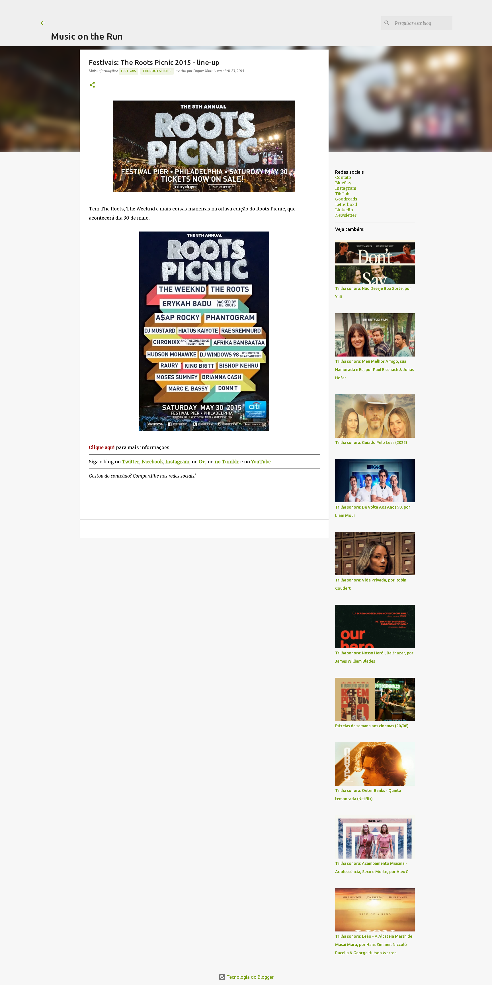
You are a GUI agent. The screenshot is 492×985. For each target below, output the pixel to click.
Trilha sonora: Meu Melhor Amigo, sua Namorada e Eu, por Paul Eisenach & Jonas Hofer (374, 369)
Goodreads (346, 199)
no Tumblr (227, 461)
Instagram (345, 188)
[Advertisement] (154, 13)
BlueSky (343, 182)
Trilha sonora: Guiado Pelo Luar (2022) (371, 442)
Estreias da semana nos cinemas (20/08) (372, 726)
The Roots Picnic (157, 71)
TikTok (342, 193)
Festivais (128, 71)
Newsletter (345, 215)
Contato (343, 177)
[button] (92, 85)
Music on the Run (87, 36)
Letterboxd (346, 204)
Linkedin (344, 209)
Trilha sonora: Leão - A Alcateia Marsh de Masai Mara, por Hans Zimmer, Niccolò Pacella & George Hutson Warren (373, 944)
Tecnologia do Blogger (250, 977)
